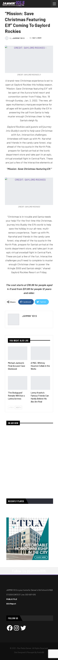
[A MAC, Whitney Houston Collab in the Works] (40, 353)
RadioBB (40, 652)
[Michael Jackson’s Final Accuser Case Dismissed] (17, 353)
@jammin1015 (36, 571)
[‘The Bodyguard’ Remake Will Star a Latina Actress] (17, 383)
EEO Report (11, 604)
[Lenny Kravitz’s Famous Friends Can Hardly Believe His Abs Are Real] (40, 383)
